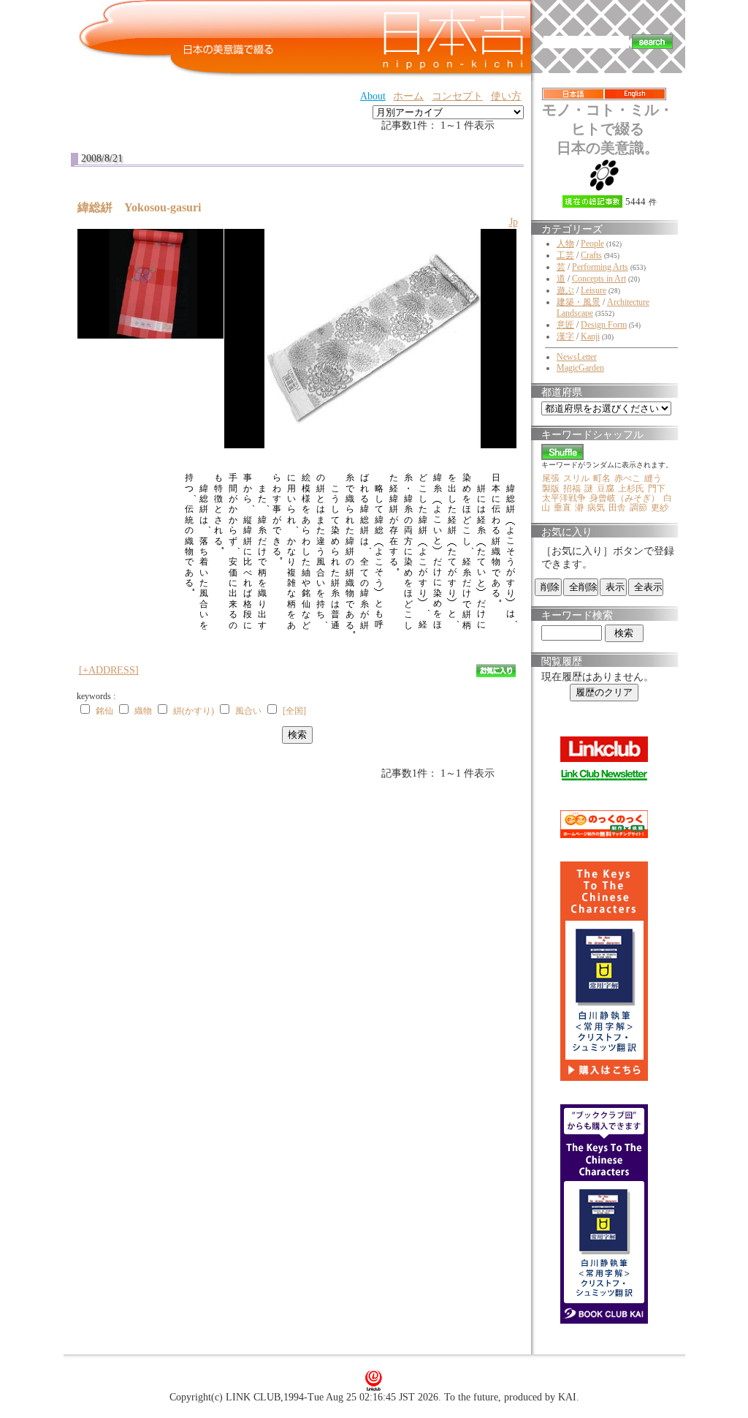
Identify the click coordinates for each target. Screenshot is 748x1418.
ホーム (408, 96)
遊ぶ (565, 290)
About (373, 96)
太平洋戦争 (564, 498)
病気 (596, 507)
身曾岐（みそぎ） (624, 498)
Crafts (591, 255)
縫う (653, 478)
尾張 (551, 478)
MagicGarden (580, 368)
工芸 (565, 255)
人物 (565, 243)
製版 (551, 488)
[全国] (294, 711)
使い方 (506, 96)
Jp (513, 221)
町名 (602, 478)
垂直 (562, 507)
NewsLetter (577, 357)
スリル (576, 478)
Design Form (604, 325)
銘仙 (104, 711)
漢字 (565, 336)
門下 (656, 488)
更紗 (659, 507)
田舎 (617, 507)
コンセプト (457, 96)
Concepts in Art (599, 279)
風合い (248, 711)
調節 (638, 507)
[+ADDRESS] (109, 670)
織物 (143, 711)
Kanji (590, 336)
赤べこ (627, 478)
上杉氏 (631, 488)
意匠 (565, 325)
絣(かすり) (193, 711)
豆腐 (605, 488)
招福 (572, 488)
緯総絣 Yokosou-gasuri (145, 207)
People (592, 243)
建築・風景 (578, 302)
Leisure (593, 290)
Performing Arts (600, 267)
